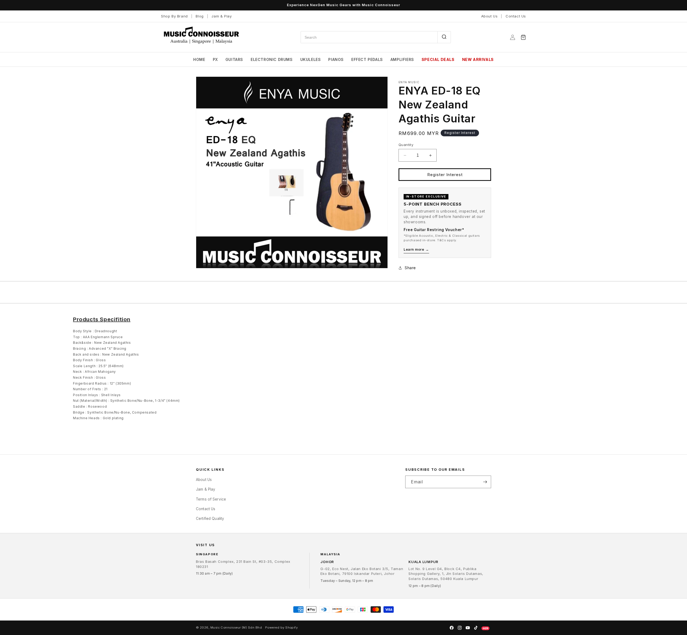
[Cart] (523, 37)
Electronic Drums (272, 59)
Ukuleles (310, 59)
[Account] (512, 37)
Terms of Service (211, 499)
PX (215, 59)
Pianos (336, 59)
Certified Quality (210, 518)
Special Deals (438, 59)
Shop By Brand (174, 16)
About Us (489, 16)
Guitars (234, 59)
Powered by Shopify (281, 627)
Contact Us (516, 16)
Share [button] (410, 267)
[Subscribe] (485, 482)
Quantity (406, 145)
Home (199, 59)
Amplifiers (402, 59)
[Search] (444, 37)
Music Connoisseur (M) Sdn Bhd (236, 627)
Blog (199, 16)
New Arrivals (478, 59)
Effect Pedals (367, 59)
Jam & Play (221, 16)
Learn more (416, 249)
